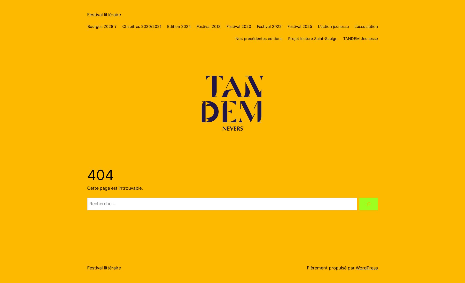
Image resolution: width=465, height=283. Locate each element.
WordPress (367, 267)
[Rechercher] (368, 204)
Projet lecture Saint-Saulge (312, 38)
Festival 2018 (209, 26)
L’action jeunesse (333, 26)
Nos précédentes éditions (258, 38)
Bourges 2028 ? (101, 26)
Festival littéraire (104, 14)
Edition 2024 (179, 26)
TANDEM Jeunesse (360, 38)
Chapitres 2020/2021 (141, 26)
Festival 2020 (238, 26)
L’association (366, 26)
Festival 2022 (269, 26)
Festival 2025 (299, 26)
